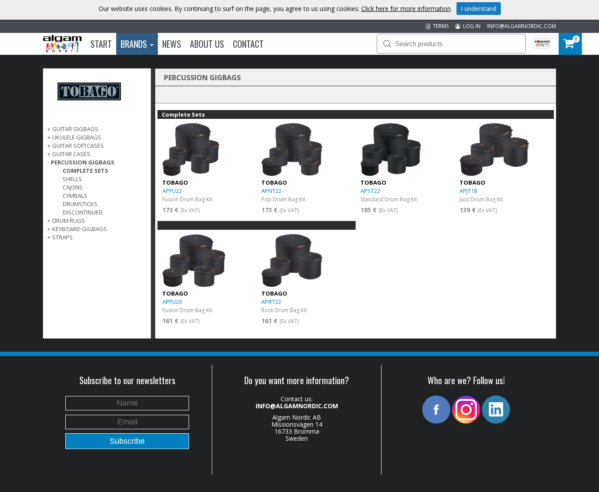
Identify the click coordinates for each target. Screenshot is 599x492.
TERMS (439, 26)
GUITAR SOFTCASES (78, 146)
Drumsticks (80, 204)
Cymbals (75, 196)
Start (101, 43)
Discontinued (83, 212)
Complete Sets (85, 171)
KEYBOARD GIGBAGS (79, 229)
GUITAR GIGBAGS (75, 129)
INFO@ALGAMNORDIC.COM (521, 26)
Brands (135, 43)
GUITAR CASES (71, 154)
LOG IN (470, 26)
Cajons (73, 187)
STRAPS (62, 237)
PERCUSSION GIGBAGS (82, 162)
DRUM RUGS (68, 221)
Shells (72, 179)
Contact (248, 43)
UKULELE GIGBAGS (76, 137)
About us (207, 43)
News (171, 43)
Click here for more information (406, 8)
